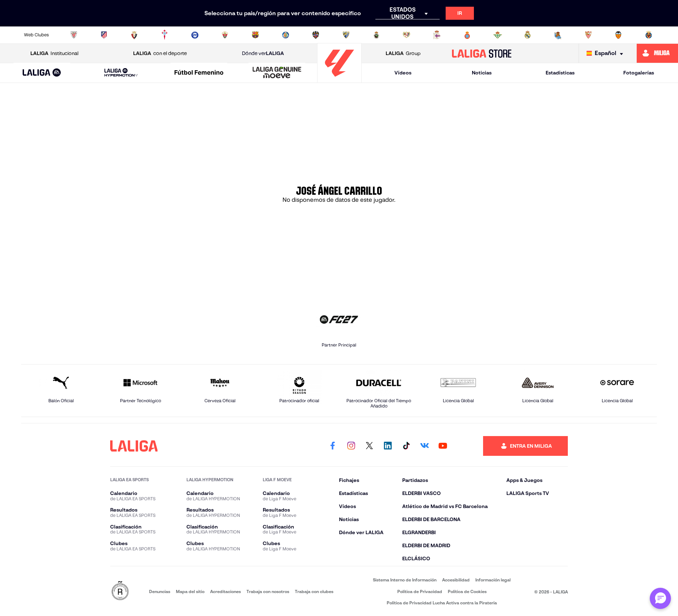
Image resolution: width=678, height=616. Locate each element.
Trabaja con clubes (314, 591)
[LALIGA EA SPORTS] (42, 73)
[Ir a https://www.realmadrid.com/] (527, 35)
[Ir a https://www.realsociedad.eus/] (558, 35)
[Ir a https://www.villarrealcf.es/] (648, 35)
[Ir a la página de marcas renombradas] (120, 591)
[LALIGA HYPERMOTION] (121, 73)
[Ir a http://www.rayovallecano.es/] (406, 35)
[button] (42, 73)
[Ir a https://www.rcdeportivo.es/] (437, 35)
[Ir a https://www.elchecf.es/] (225, 35)
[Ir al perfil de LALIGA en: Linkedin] (387, 446)
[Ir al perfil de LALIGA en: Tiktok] (406, 446)
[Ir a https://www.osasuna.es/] (134, 35)
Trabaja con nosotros (267, 591)
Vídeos (402, 73)
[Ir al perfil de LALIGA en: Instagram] (351, 446)
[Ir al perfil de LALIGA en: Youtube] (442, 446)
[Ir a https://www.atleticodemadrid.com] (104, 35)
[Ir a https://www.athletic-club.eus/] (74, 35)
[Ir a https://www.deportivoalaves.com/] (195, 35)
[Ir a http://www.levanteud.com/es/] (315, 35)
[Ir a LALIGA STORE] (481, 53)
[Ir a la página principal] (339, 80)
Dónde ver (263, 53)
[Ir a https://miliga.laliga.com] (657, 53)
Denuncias (159, 591)
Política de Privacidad (419, 591)
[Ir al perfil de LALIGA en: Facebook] (332, 446)
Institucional (54, 53)
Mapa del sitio (190, 591)
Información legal (493, 580)
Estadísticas (560, 73)
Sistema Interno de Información (404, 580)
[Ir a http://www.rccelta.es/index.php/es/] (164, 35)
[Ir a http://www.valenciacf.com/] (618, 35)
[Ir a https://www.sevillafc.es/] (588, 35)
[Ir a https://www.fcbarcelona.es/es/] (255, 35)
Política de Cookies (467, 591)
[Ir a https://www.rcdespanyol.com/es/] (467, 35)
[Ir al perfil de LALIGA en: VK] (424, 446)
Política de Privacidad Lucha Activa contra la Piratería (442, 602)
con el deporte (160, 53)
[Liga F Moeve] (199, 73)
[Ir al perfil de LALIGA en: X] (369, 446)
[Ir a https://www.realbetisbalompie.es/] (497, 35)
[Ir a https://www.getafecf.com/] (285, 35)
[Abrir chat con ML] (660, 598)
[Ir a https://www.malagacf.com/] (346, 35)
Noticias (482, 73)
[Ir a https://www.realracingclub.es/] (376, 35)
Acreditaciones (225, 591)
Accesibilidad (456, 580)
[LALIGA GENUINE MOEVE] (276, 73)
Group (403, 53)
